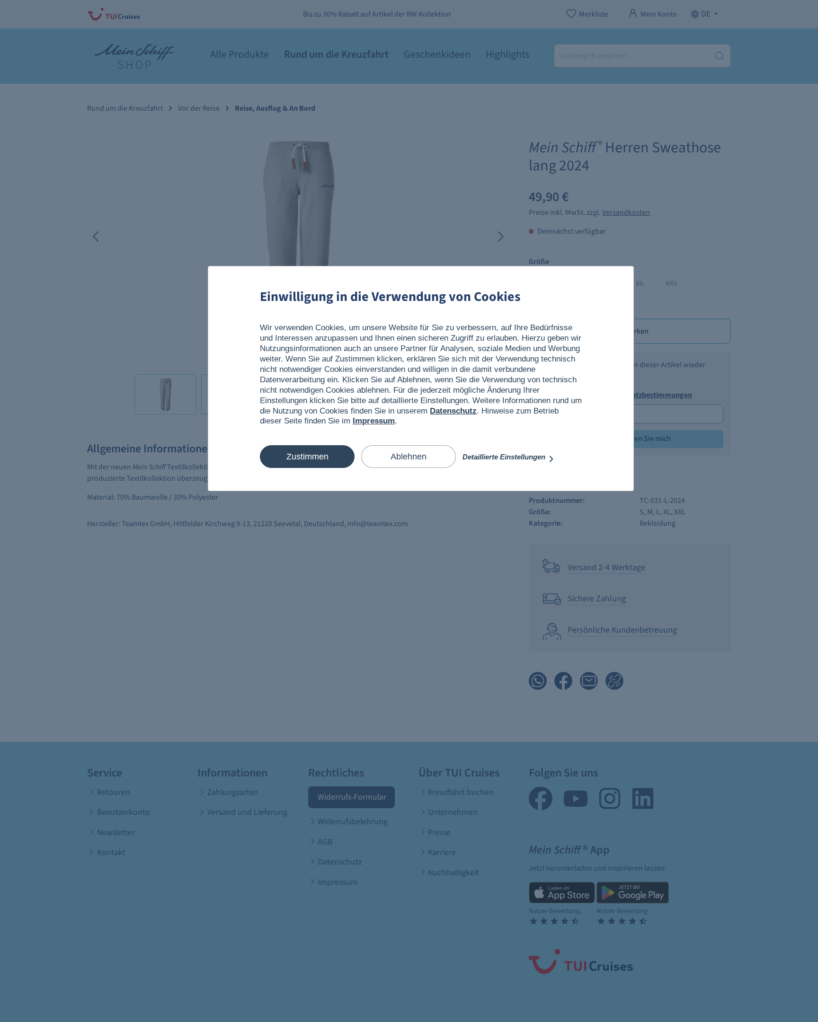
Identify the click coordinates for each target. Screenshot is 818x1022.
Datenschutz (453, 410)
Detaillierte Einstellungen (504, 457)
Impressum (374, 420)
